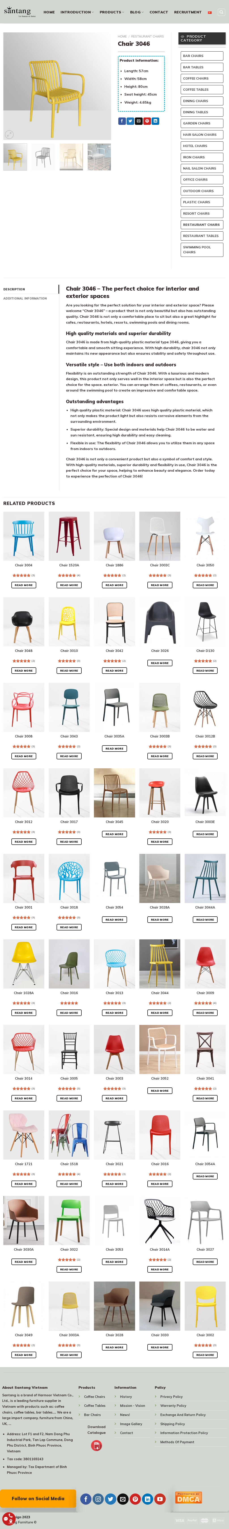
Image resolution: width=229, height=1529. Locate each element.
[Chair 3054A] (205, 1135)
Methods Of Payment (177, 1442)
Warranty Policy (173, 1406)
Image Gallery (131, 1424)
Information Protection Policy (184, 1433)
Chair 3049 (23, 1335)
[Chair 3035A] (114, 707)
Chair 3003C (160, 565)
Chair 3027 (205, 1250)
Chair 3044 (160, 993)
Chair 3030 (160, 1335)
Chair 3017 (69, 822)
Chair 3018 (69, 907)
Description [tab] (14, 289)
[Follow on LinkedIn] (147, 1499)
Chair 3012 (23, 822)
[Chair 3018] (69, 878)
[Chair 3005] (69, 1049)
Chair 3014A (160, 1250)
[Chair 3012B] (205, 707)
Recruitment (188, 12)
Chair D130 (205, 651)
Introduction (76, 12)
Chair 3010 (69, 651)
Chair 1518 (69, 1164)
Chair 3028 (114, 1335)
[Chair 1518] (69, 1135)
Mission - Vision (132, 1406)
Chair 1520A (69, 565)
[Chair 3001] (23, 878)
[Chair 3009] (205, 964)
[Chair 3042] (114, 621)
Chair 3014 (23, 1079)
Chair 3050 (205, 565)
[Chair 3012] (23, 792)
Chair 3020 (160, 822)
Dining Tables (195, 112)
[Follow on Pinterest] (135, 1499)
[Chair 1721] (23, 1135)
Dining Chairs (195, 101)
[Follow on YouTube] (159, 1499)
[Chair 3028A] (159, 878)
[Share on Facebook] (122, 121)
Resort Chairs (196, 214)
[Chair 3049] (23, 1306)
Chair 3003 (114, 1079)
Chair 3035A (114, 736)
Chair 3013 (114, 993)
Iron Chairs (194, 157)
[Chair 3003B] (159, 707)
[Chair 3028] (114, 1306)
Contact (159, 12)
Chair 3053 (114, 1250)
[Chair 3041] (205, 1049)
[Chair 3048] (23, 621)
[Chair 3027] (205, 1220)
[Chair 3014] (23, 1049)
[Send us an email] (122, 1499)
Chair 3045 (114, 822)
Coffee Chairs (195, 78)
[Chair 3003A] (69, 1306)
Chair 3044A (205, 907)
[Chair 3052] (159, 1049)
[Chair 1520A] (69, 536)
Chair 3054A (205, 1164)
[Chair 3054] (114, 878)
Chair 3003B (160, 736)
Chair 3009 (205, 993)
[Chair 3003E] (205, 792)
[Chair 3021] (114, 1135)
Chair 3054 (114, 907)
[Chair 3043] (69, 707)
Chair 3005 (69, 1079)
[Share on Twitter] (130, 121)
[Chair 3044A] (205, 878)
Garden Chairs (196, 123)
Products (110, 12)
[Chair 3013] (114, 964)
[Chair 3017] (69, 792)
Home (49, 12)
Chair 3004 (23, 565)
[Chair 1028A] (23, 964)
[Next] (103, 86)
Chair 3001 (23, 907)
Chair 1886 (114, 565)
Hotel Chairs (195, 146)
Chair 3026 (160, 651)
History (126, 1397)
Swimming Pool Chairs (197, 249)
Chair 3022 (69, 1250)
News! (125, 1415)
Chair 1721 (23, 1164)
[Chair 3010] (69, 621)
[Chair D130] (205, 621)
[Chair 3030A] (23, 1220)
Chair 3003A (69, 1335)
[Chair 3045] (114, 792)
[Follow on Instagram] (98, 1499)
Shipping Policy (172, 1424)
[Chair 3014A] (159, 1220)
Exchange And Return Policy (183, 1415)
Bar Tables (193, 67)
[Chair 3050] (205, 536)
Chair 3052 (160, 1079)
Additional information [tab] (25, 298)
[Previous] (11, 86)
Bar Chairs (193, 56)
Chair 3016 (69, 993)
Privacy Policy (171, 1397)
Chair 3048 (23, 651)
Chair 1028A (24, 993)
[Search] (221, 12)
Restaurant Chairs (147, 36)
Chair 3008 (23, 736)
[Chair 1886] (114, 536)
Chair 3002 (205, 1335)
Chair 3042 (114, 651)
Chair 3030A (24, 1250)
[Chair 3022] (69, 1220)
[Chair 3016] (69, 964)
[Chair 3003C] (159, 536)
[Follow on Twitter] (110, 1499)
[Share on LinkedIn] (155, 121)
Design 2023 (20, 1517)
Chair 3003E (205, 822)
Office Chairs (195, 180)
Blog (135, 12)
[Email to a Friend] (138, 121)
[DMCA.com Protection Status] (188, 1497)
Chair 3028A (160, 907)
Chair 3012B (205, 736)
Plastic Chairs (196, 202)
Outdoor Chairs (198, 191)
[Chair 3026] (159, 621)
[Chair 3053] (114, 1220)
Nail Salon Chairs (199, 168)
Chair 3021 (114, 1164)
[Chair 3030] (159, 1306)
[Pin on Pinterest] (147, 121)
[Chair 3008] (23, 707)
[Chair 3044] (159, 964)
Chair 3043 (69, 736)
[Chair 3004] (23, 536)
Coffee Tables (195, 90)
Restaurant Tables (200, 236)
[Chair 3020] (159, 792)
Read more (24, 585)
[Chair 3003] (114, 1049)
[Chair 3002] (205, 1306)
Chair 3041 (205, 1079)
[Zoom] (9, 134)
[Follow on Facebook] (85, 1499)
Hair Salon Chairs (199, 135)
